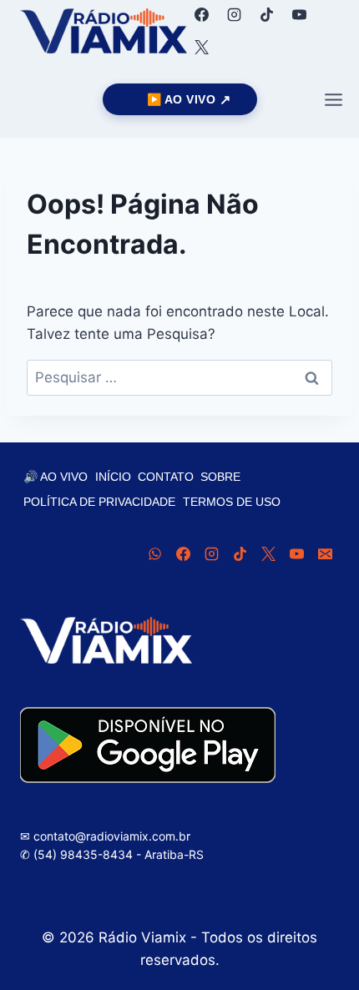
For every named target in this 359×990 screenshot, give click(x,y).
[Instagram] (234, 14)
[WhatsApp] (154, 554)
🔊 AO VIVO (55, 476)
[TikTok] (266, 14)
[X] (201, 47)
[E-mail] (325, 554)
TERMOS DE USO (232, 501)
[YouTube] (299, 14)
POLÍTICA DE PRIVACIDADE (99, 501)
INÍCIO (113, 476)
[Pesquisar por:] (179, 377)
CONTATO (166, 476)
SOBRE (220, 476)
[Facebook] (201, 14)
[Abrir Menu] (333, 99)
